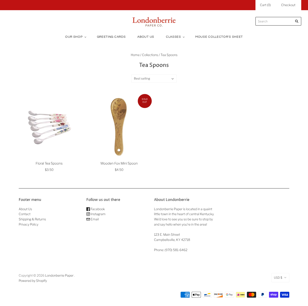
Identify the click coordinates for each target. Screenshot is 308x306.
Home (135, 55)
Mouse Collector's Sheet (219, 36)
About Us (145, 36)
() (265, 5)
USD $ (278, 277)
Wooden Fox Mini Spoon (119, 163)
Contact (24, 214)
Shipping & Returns (32, 219)
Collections (150, 55)
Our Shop (74, 36)
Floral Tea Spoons (49, 163)
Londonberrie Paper (59, 275)
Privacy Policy (28, 224)
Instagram (98, 214)
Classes (173, 36)
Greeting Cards (111, 36)
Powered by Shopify (33, 280)
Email (94, 219)
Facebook (97, 209)
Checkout (288, 5)
